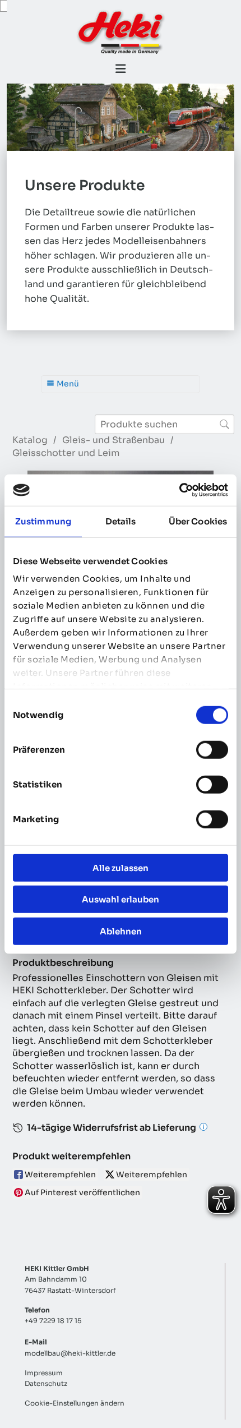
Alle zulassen (120, 867)
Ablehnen (121, 930)
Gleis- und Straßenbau (113, 440)
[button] (120, 69)
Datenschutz (46, 1383)
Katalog (30, 440)
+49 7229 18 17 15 (53, 1320)
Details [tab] (120, 520)
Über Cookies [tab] (198, 520)
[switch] (212, 749)
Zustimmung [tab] (43, 520)
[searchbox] (164, 424)
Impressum (44, 1373)
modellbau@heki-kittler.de (70, 1353)
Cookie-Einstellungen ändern (74, 1403)
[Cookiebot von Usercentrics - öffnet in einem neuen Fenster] (179, 490)
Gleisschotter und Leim (65, 453)
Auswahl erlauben (120, 899)
